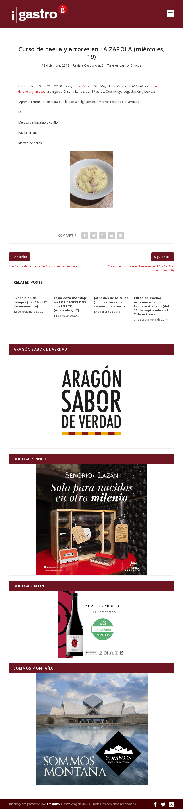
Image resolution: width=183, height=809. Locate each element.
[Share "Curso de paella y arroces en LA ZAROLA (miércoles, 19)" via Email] (120, 235)
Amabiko (53, 804)
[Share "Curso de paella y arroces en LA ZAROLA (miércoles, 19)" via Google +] (102, 235)
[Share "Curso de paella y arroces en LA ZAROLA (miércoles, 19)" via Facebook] (84, 235)
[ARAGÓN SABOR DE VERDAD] (91, 401)
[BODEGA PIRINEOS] (91, 519)
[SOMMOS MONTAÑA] (91, 729)
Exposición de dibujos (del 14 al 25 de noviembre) (31, 302)
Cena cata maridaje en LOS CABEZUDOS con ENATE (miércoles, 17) (70, 304)
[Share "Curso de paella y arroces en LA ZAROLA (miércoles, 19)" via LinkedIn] (111, 235)
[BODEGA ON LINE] (91, 624)
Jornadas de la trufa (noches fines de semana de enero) (111, 302)
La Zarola (84, 86)
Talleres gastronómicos (124, 65)
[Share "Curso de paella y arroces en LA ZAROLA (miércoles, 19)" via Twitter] (93, 235)
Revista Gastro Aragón (89, 65)
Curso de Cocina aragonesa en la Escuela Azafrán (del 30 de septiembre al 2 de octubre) (151, 306)
